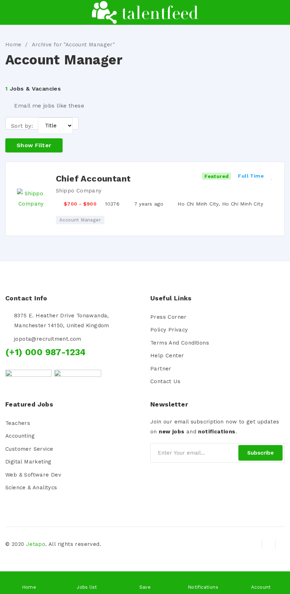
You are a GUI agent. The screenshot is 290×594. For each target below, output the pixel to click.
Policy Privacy (169, 330)
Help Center (167, 355)
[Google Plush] (282, 544)
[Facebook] (255, 544)
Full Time (251, 175)
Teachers (17, 423)
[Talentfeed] (145, 12)
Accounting (20, 436)
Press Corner (168, 317)
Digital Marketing (28, 462)
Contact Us (165, 381)
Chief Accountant (93, 179)
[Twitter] (268, 544)
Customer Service (29, 449)
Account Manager (80, 220)
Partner (161, 368)
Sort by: (22, 125)
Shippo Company (79, 191)
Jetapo (35, 544)
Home (13, 44)
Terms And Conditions (179, 343)
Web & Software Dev (33, 475)
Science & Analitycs (31, 487)
